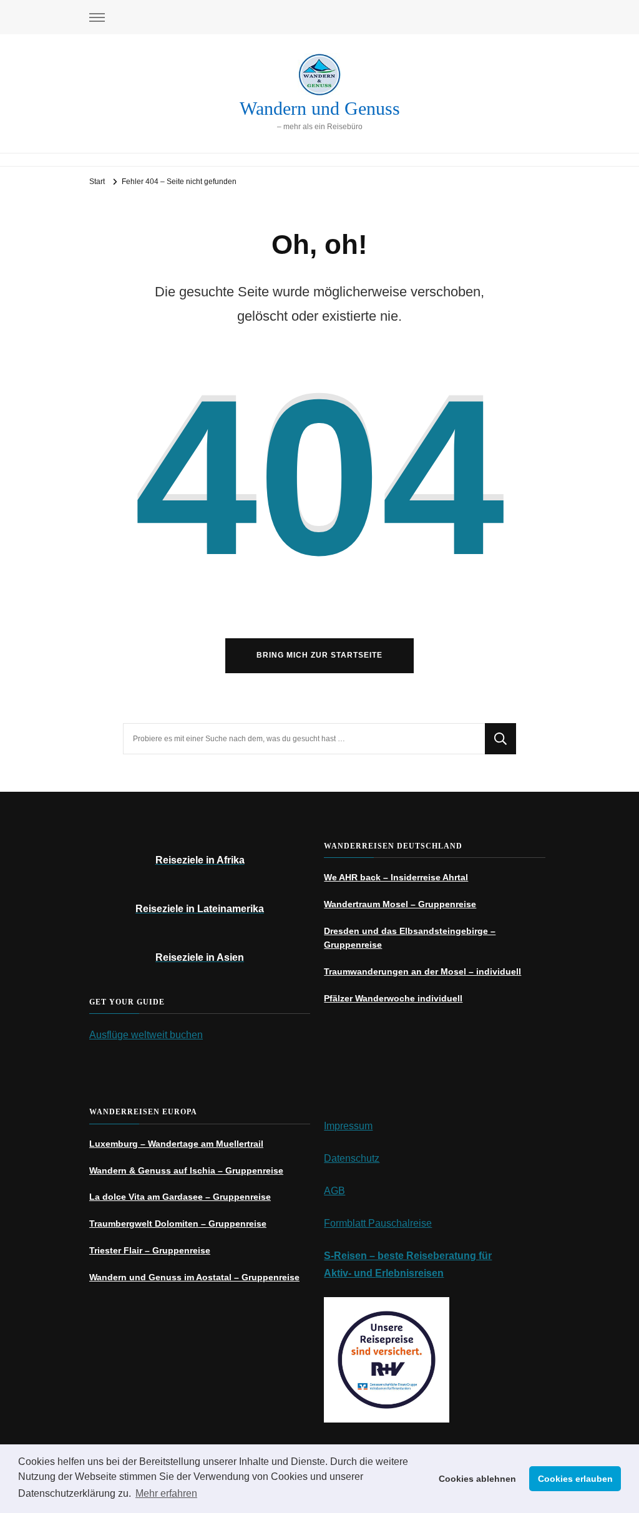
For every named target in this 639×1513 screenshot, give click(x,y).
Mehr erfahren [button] (166, 1493)
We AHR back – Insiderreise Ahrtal (396, 877)
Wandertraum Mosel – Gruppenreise (400, 904)
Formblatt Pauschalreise (378, 1223)
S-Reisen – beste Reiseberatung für (408, 1255)
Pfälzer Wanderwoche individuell (393, 998)
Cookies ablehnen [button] (477, 1479)
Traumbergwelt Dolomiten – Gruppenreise (177, 1223)
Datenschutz (351, 1158)
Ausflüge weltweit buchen (146, 1034)
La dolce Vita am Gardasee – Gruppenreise (180, 1197)
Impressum (348, 1126)
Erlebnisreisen (409, 1273)
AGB (334, 1190)
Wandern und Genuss (320, 108)
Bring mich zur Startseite (319, 655)
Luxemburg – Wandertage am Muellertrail (176, 1144)
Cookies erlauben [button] (575, 1479)
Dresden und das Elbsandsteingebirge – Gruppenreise (409, 938)
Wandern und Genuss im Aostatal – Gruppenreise (194, 1277)
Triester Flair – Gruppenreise (149, 1250)
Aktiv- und (349, 1273)
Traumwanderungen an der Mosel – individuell (422, 971)
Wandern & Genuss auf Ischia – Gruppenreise (186, 1170)
